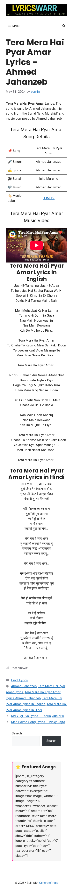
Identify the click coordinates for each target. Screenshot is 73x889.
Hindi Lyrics (19, 680)
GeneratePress (48, 883)
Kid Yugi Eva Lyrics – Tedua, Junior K (37, 716)
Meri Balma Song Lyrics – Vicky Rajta (38, 722)
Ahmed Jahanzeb (24, 686)
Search (17, 733)
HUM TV (49, 198)
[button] (63, 26)
